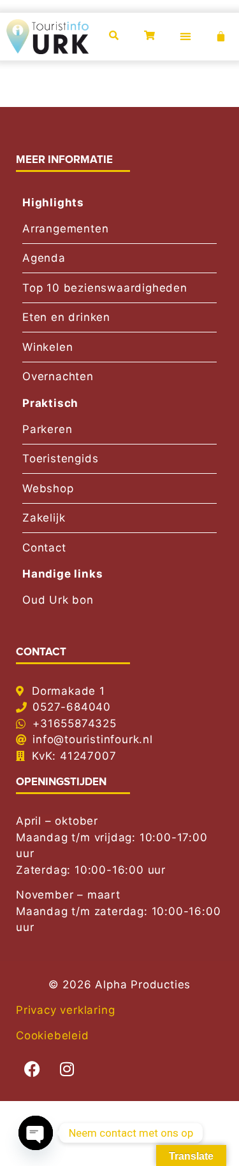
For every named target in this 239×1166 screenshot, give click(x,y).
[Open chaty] (35, 1133)
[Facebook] (32, 1069)
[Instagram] (67, 1069)
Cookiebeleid (52, 1035)
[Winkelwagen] (221, 36)
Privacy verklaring (65, 1010)
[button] (185, 36)
